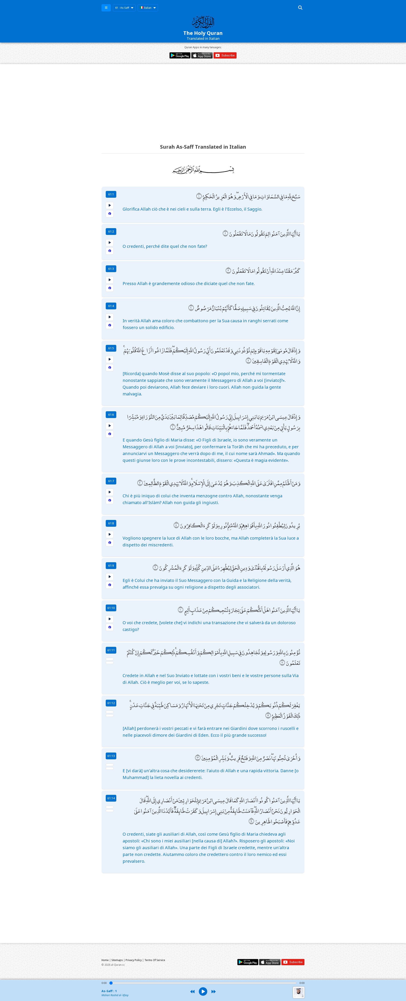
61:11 (111, 650)
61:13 (111, 756)
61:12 (111, 703)
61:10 (111, 608)
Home (105, 960)
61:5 (111, 348)
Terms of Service (154, 960)
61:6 (111, 415)
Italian (147, 8)
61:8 (111, 523)
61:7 (111, 481)
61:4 (111, 306)
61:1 (111, 194)
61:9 (111, 566)
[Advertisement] (203, 100)
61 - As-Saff (122, 8)
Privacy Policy (134, 960)
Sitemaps (117, 960)
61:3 (111, 269)
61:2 (111, 231)
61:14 (111, 798)
